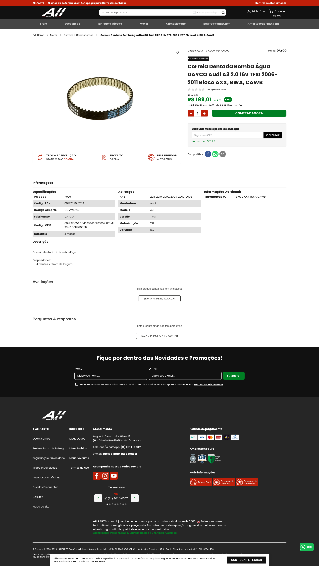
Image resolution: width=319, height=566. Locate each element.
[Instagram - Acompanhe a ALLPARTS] (105, 475)
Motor (53, 35)
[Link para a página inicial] (39, 35)
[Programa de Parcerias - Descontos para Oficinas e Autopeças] (224, 485)
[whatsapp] (215, 154)
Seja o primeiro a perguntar (159, 335)
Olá (309, 547)
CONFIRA (69, 159)
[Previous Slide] (98, 498)
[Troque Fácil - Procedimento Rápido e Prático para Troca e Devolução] (201, 485)
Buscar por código (207, 12)
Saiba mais (98, 561)
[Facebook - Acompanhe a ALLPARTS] (97, 475)
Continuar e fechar (246, 560)
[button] (270, 3)
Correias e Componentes (78, 35)
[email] (222, 154)
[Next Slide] (135, 498)
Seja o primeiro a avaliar (159, 298)
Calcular (273, 135)
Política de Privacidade (208, 384)
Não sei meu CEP (201, 141)
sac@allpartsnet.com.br (120, 454)
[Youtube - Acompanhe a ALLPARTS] (114, 475)
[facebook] (208, 154)
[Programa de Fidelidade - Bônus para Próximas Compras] (247, 485)
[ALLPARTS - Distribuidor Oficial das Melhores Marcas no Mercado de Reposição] (54, 415)
